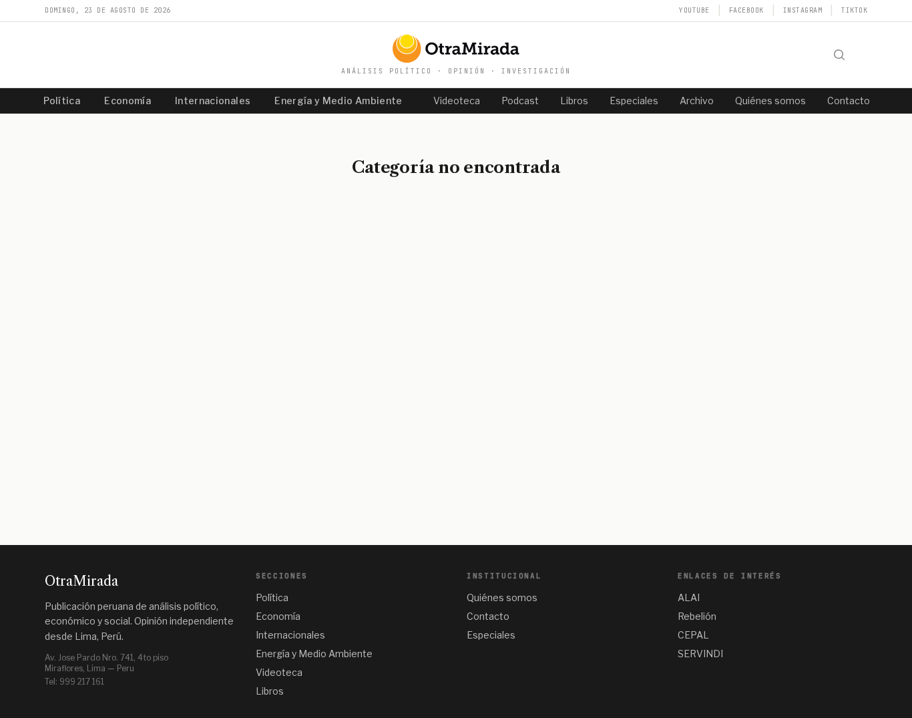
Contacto (848, 100)
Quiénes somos (770, 100)
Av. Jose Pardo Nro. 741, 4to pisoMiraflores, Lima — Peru (106, 663)
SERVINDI (700, 653)
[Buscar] (839, 55)
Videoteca (456, 100)
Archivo (697, 100)
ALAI (689, 597)
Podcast (520, 100)
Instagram (803, 10)
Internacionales (212, 100)
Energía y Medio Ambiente (338, 100)
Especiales (634, 100)
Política (61, 100)
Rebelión (697, 616)
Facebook (746, 10)
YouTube (694, 10)
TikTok (854, 10)
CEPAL (693, 635)
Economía (127, 100)
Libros (574, 100)
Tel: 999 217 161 (74, 682)
